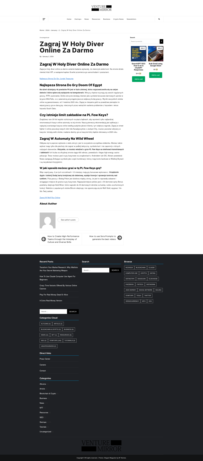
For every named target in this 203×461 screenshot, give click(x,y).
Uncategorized (48, 346)
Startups (78, 19)
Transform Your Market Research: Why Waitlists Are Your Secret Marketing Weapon (59, 269)
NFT (54, 335)
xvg (150, 301)
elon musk (153, 279)
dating (152, 273)
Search (132, 37)
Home (69, 19)
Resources (96, 19)
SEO (43, 340)
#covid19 (129, 267)
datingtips (130, 279)
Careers (43, 364)
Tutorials (69, 340)
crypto (144, 273)
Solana (158, 290)
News (86, 19)
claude (152, 267)
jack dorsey (131, 290)
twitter (147, 295)
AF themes (122, 458)
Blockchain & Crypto (51, 329)
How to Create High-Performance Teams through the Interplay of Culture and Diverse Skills (63, 239)
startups (129, 295)
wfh (143, 301)
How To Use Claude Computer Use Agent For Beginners (57, 278)
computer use (131, 273)
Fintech (140, 284)
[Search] (161, 41)
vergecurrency (132, 301)
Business (106, 19)
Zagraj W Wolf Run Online (50, 197)
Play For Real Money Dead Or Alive (54, 294)
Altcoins (46, 324)
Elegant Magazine (110, 458)
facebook (130, 284)
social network (145, 290)
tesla (138, 295)
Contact (43, 370)
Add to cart (139, 79)
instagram (150, 284)
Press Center (45, 358)
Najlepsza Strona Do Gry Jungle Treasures (56, 78)
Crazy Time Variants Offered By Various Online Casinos (58, 287)
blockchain (140, 267)
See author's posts (68, 219)
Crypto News (118, 19)
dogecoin (142, 279)
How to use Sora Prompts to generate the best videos (102, 237)
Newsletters (131, 19)
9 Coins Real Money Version (51, 300)
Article (58, 324)
